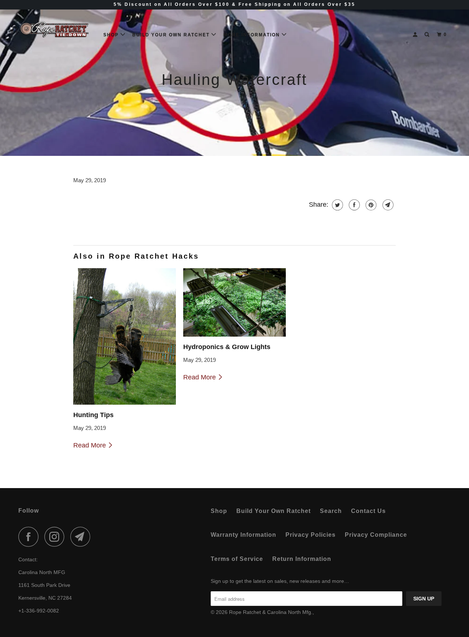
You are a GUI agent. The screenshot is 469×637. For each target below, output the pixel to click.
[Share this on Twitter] (336, 204)
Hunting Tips (93, 415)
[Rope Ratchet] (55, 31)
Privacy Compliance (376, 535)
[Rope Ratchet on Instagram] (56, 537)
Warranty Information (243, 535)
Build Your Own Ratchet (171, 34)
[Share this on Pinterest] (370, 204)
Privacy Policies (310, 535)
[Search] (427, 35)
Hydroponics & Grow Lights (226, 347)
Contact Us (368, 511)
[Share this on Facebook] (353, 204)
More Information (253, 34)
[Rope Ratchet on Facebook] (30, 537)
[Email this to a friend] (387, 204)
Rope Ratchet (245, 612)
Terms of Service (237, 559)
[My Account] (415, 35)
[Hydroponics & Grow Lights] (234, 302)
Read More (90, 445)
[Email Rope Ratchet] (82, 537)
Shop (112, 34)
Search (331, 511)
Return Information (301, 559)
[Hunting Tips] (124, 336)
